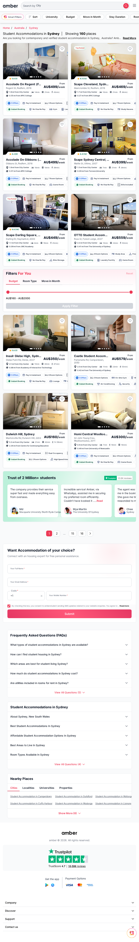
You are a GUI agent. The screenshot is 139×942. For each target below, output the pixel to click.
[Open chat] (132, 935)
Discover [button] (10, 910)
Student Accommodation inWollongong (115, 796)
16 (81, 533)
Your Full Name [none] (17, 568)
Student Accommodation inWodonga (73, 803)
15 (72, 533)
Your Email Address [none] (19, 582)
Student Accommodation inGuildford (73, 796)
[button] (75, 6)
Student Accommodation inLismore (113, 803)
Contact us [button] (11, 926)
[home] (10, 6)
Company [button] (10, 902)
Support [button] (10, 918)
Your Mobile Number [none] (58, 595)
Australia (19, 27)
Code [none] (14, 590)
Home (6, 27)
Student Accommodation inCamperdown (31, 796)
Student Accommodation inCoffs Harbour (31, 803)
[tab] (13, 281)
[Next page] (90, 533)
